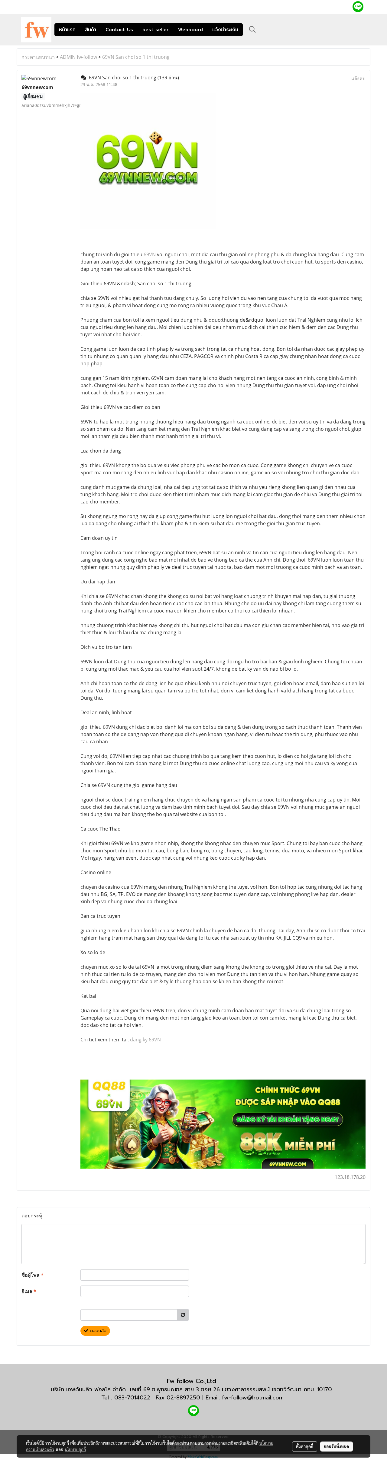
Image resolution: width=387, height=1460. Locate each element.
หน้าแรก (67, 29)
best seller (155, 29)
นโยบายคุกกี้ (75, 1449)
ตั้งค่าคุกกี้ (304, 1446)
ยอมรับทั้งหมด (336, 1446)
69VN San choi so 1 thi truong (136, 57)
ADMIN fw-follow (78, 57)
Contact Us (119, 29)
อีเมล (28, 1291)
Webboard (190, 29)
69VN (150, 254)
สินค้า (90, 29)
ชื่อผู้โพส (32, 1275)
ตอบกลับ (97, 1331)
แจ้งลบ (358, 78)
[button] (252, 29)
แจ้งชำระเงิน (225, 29)
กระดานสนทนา (38, 57)
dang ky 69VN (145, 1039)
